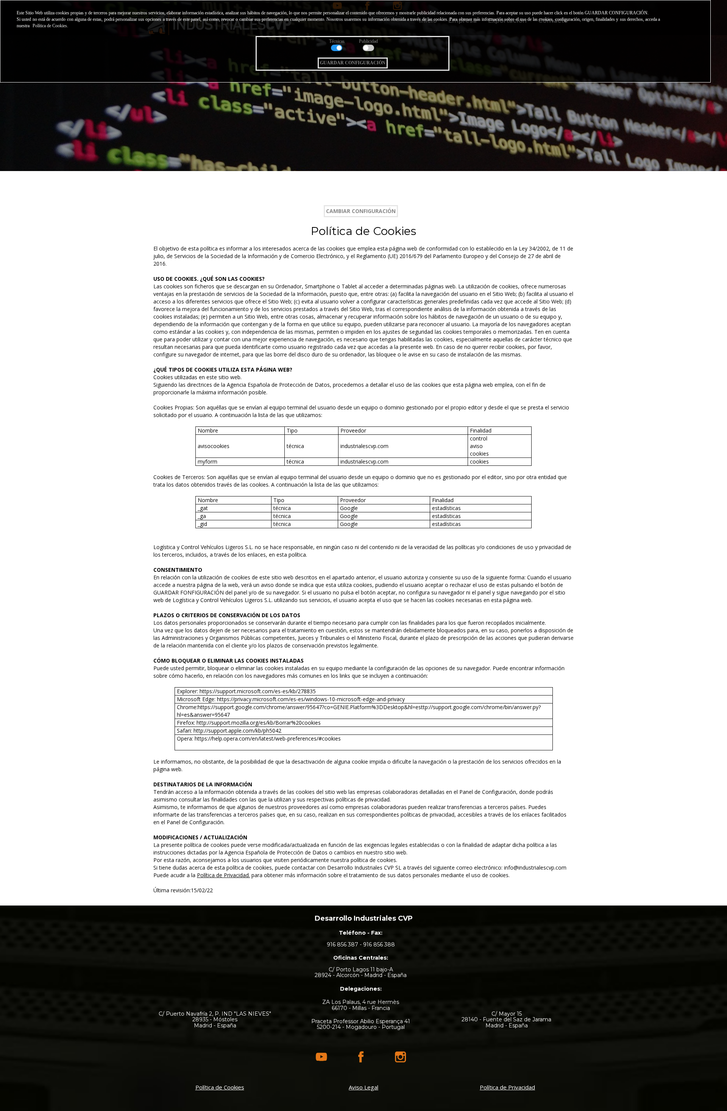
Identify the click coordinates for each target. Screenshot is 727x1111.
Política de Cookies (219, 1087)
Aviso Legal (363, 1087)
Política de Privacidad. (223, 875)
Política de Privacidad (507, 1087)
